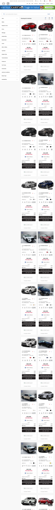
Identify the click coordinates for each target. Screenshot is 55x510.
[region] (29, 58)
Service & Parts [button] (42, 3)
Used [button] (32, 3)
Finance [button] (47, 3)
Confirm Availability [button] (28, 61)
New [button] (29, 3)
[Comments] (33, 46)
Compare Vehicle (27, 72)
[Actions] (35, 38)
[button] (35, 29)
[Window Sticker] (35, 46)
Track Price (29, 54)
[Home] (27, 3)
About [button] (51, 3)
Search (49, 16)
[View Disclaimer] (31, 47)
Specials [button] (36, 3)
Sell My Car (29, 64)
